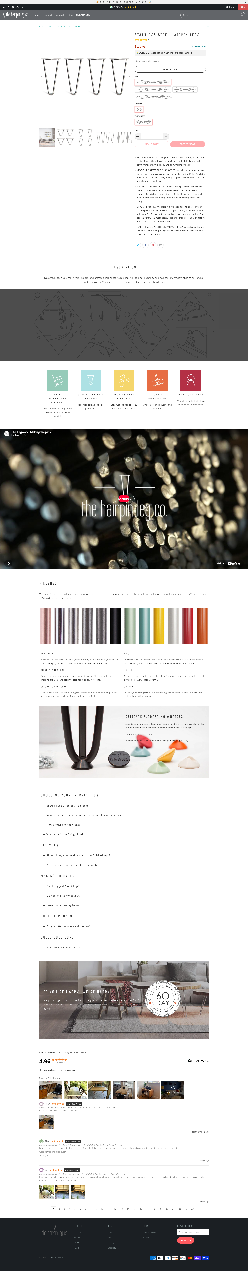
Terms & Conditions (151, 1232)
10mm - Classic (143, 122)
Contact (59, 15)
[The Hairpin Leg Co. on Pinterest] (12, 7)
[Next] (129, 77)
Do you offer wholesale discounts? (68, 926)
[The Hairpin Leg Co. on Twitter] (3, 7)
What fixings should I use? (63, 947)
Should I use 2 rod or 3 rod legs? (67, 805)
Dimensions (199, 46)
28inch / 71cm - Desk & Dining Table (154, 97)
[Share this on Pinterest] (153, 245)
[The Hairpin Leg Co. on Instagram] (17, 7)
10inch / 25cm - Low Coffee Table (153, 82)
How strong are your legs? (63, 824)
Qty (136, 130)
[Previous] (42, 77)
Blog (70, 15)
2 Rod (139, 109)
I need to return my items (62, 905)
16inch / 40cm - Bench (185, 89)
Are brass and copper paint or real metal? (73, 865)
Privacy (77, 1243)
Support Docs (113, 1248)
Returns (77, 1237)
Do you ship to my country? (64, 895)
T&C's (76, 1248)
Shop (36, 15)
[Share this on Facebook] (145, 245)
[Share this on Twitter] (138, 245)
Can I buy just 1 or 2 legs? (63, 886)
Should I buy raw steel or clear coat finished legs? (78, 855)
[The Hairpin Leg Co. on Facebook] (8, 7)
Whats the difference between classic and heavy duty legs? (84, 815)
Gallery (111, 1243)
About (48, 15)
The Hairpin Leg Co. (55, 1257)
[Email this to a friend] (160, 245)
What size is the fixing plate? (64, 834)
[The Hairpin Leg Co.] (16, 15)
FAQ (110, 1237)
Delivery (77, 1232)
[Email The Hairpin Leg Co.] (22, 7)
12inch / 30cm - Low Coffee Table (153, 89)
